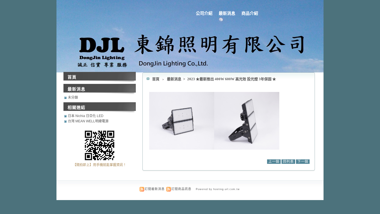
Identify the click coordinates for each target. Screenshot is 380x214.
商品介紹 (249, 13)
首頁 (155, 79)
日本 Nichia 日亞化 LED (85, 116)
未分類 (73, 97)
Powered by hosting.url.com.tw (218, 189)
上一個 (273, 162)
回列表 (288, 162)
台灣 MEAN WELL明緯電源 (88, 121)
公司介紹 (204, 13)
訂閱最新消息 (155, 189)
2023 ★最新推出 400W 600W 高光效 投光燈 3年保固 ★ (231, 79)
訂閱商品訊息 (181, 189)
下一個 (302, 162)
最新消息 (227, 13)
